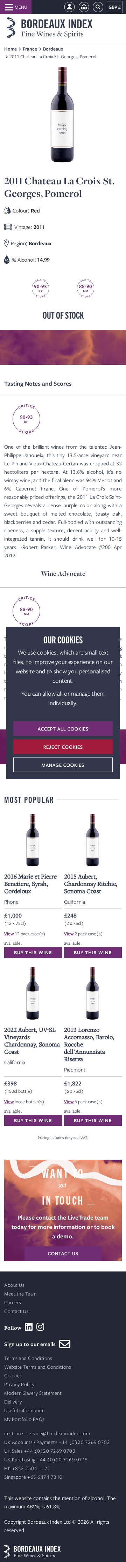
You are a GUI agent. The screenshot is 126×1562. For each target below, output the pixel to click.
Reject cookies (63, 746)
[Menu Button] (15, 7)
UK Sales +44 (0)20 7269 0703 (39, 1451)
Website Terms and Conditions (37, 1367)
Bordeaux (53, 49)
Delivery (13, 1402)
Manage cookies (63, 764)
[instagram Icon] (40, 1326)
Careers (12, 1303)
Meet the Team (20, 1294)
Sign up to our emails (31, 1343)
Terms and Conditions (28, 1358)
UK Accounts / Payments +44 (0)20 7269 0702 (57, 1442)
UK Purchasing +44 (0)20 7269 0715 (46, 1460)
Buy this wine (33, 952)
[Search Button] (98, 7)
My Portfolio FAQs (24, 1419)
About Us (14, 1285)
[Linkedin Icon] (29, 1326)
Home (10, 49)
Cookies (13, 1376)
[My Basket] (83, 7)
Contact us (63, 1253)
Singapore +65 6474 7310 (33, 1477)
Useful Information (24, 1411)
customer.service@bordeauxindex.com (47, 1434)
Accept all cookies (63, 728)
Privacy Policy (19, 1384)
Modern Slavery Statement (33, 1393)
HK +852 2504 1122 (27, 1468)
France (30, 49)
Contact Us (16, 1311)
